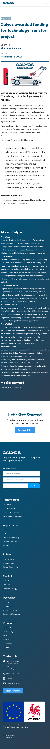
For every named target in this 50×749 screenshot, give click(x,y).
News (5, 635)
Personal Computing (11, 538)
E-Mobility (7, 581)
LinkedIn (9, 678)
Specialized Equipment (11, 614)
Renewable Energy (10, 588)
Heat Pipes (7, 504)
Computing (7, 606)
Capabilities (7, 643)
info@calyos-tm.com (11, 387)
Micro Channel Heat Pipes (12, 516)
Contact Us (7, 628)
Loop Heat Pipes (9, 508)
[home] (23, 2)
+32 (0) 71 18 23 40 (12, 673)
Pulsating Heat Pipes (11, 512)
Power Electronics (10, 541)
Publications (7, 639)
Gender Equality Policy (11, 567)
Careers (6, 647)
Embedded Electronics (11, 534)
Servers (6, 545)
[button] (46, 3)
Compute (6, 585)
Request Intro (25, 430)
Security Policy (8, 563)
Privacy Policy (20, 489)
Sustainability (8, 632)
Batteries (6, 530)
